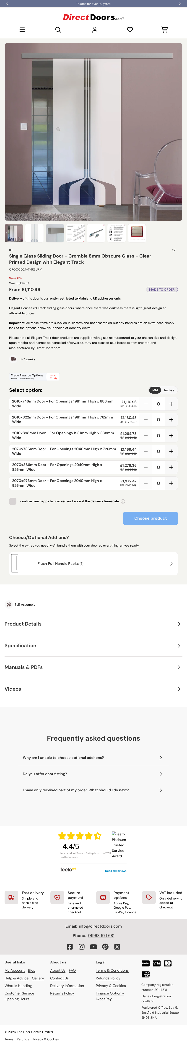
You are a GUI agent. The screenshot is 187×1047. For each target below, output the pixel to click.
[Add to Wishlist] (174, 250)
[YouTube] (93, 947)
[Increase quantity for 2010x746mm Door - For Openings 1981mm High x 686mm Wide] (171, 403)
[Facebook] (70, 947)
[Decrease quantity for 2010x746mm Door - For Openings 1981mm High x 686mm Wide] (145, 403)
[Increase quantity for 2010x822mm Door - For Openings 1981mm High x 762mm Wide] (171, 419)
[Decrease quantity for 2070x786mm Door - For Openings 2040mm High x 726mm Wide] (145, 451)
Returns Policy (62, 993)
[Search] (58, 30)
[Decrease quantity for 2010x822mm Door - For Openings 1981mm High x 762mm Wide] (145, 419)
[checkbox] (12, 501)
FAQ (72, 970)
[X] (117, 947)
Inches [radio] (169, 390)
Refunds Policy (108, 978)
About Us (57, 970)
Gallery (38, 978)
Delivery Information (67, 985)
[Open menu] (22, 30)
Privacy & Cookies (111, 985)
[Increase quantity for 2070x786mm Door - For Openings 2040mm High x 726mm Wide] (171, 451)
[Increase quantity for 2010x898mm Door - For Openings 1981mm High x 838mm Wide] (171, 435)
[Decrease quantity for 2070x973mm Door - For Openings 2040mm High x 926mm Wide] (145, 483)
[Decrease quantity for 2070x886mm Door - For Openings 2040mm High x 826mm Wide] (145, 467)
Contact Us (59, 978)
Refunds (23, 1039)
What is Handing (18, 985)
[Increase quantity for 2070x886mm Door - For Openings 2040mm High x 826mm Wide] (171, 467)
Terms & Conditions (112, 970)
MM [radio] (155, 390)
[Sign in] (95, 30)
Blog (31, 970)
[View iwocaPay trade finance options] (93, 377)
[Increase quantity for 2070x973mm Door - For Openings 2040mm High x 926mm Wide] (171, 483)
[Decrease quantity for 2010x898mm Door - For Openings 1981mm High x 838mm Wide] (145, 435)
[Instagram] (82, 947)
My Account (15, 970)
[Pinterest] (105, 947)
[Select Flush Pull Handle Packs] (170, 563)
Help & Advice (17, 978)
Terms (9, 1039)
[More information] (123, 501)
